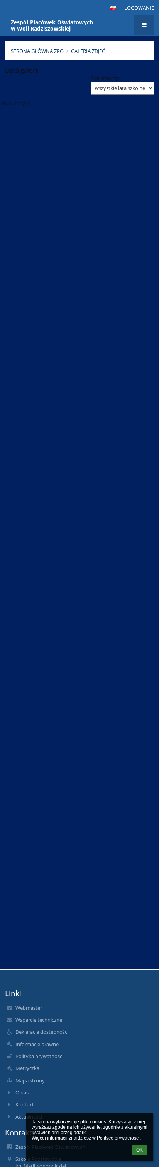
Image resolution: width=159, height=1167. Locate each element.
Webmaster (28, 1007)
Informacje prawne (37, 1044)
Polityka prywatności (39, 1056)
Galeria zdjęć (88, 51)
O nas (22, 1092)
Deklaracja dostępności (41, 1031)
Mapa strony (30, 1080)
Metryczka (27, 1068)
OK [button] (139, 1150)
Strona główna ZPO (37, 51)
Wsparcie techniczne (38, 1019)
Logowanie (139, 7)
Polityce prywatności (118, 1138)
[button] (113, 7)
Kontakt (24, 1104)
